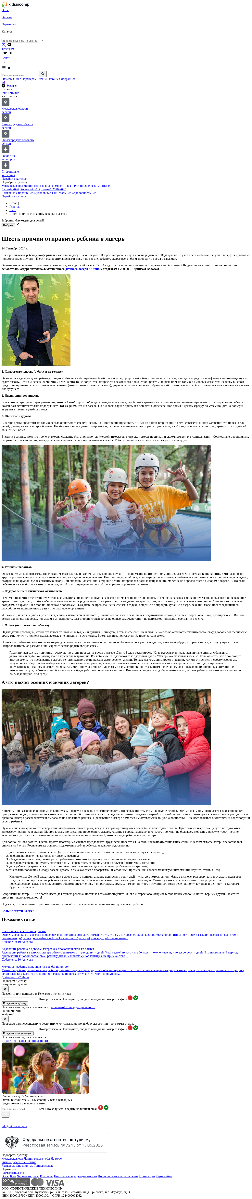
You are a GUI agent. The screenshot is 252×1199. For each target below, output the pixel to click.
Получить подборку (14, 1003)
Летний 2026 (10, 189)
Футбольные (42, 192)
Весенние (19, 1162)
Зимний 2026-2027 (53, 189)
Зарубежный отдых (97, 185)
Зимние (7, 1162)
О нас (17, 79)
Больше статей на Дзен (18, 911)
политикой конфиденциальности (73, 1007)
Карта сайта (164, 1176)
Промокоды (147, 1176)
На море (56, 185)
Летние (31, 1162)
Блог (13, 1176)
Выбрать (8, 225)
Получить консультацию (17, 1033)
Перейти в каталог (14, 178)
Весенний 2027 (30, 189)
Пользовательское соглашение (118, 1176)
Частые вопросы (28, 1176)
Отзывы (7, 79)
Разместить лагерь (14, 1172)
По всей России (73, 185)
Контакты (46, 1176)
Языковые (8, 192)
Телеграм (12, 85)
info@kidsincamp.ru (14, 1126)
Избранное (68, 79)
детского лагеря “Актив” (83, 269)
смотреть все (10, 92)
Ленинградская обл (37, 185)
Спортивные (24, 192)
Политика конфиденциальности (75, 1176)
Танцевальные (61, 192)
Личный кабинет (48, 79)
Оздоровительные (84, 192)
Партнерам (29, 79)
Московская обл (12, 185)
